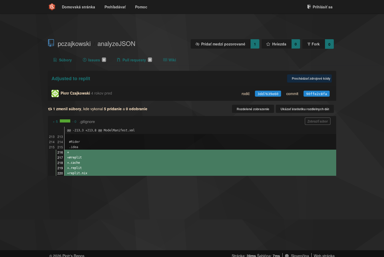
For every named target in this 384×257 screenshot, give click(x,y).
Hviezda (279, 43)
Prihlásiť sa (323, 6)
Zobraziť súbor (317, 121)
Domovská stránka (78, 6)
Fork (316, 43)
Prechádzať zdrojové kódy (311, 78)
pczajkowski (74, 43)
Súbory (65, 59)
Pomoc (141, 6)
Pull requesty (137, 59)
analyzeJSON (116, 43)
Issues (96, 59)
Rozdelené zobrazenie (253, 109)
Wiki (172, 59)
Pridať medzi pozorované (223, 43)
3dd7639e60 (268, 94)
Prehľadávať (115, 6)
